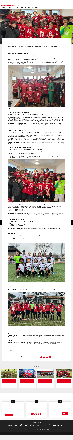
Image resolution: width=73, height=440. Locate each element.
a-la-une (10, 350)
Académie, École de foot (5, 5)
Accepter (69, 436)
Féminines (13, 5)
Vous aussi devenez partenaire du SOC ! (44, 429)
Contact (64, 413)
